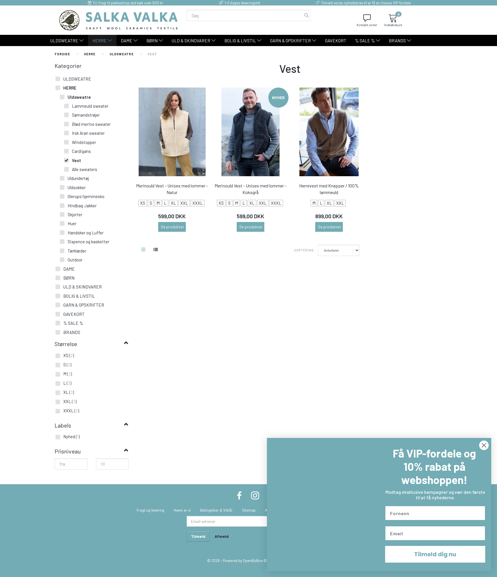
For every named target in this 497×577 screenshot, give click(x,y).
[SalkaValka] (118, 20)
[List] (155, 250)
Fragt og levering (150, 510)
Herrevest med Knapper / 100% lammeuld (329, 189)
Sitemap (249, 510)
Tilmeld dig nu (435, 554)
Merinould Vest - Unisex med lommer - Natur (172, 189)
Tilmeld (198, 536)
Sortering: (305, 250)
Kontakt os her (367, 25)
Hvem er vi (182, 510)
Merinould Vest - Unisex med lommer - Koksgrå (250, 189)
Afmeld (222, 536)
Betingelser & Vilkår (216, 510)
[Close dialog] (484, 445)
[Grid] (143, 250)
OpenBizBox (253, 560)
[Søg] (306, 15)
